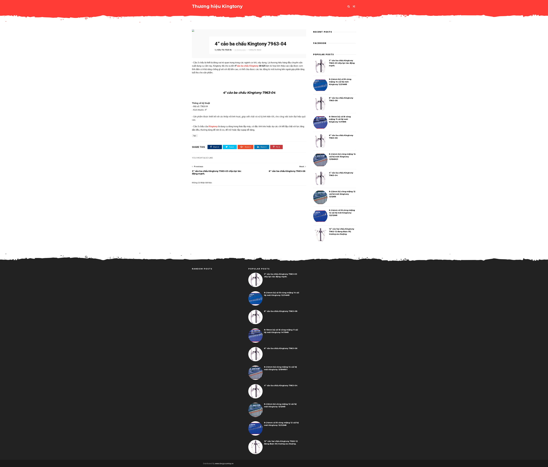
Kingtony (213, 126)
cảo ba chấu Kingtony (247, 66)
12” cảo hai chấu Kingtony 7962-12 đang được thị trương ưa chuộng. (341, 231)
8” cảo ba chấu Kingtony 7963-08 (280, 311)
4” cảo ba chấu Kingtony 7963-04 (280, 385)
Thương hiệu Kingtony (217, 6)
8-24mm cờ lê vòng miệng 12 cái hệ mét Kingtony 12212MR (342, 212)
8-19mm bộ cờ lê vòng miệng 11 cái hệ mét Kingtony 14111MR (340, 119)
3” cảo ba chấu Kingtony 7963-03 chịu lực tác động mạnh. (342, 63)
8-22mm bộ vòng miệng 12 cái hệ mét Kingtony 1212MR (342, 194)
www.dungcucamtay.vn (224, 463)
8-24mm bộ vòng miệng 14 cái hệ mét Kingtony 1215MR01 (342, 156)
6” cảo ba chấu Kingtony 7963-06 (280, 348)
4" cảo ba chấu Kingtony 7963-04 (249, 93)
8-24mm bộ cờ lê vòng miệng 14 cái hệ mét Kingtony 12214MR (340, 81)
